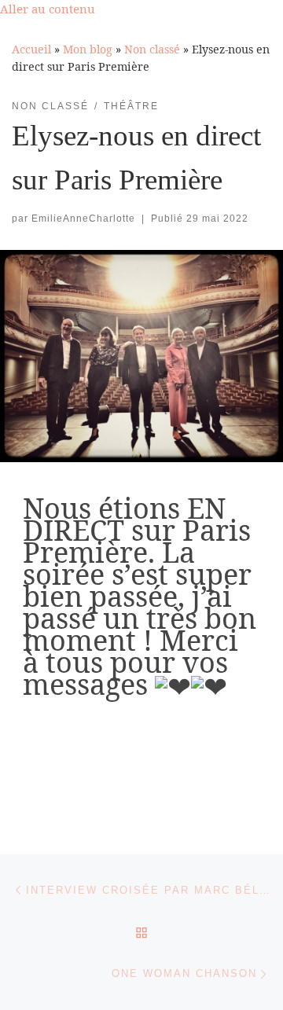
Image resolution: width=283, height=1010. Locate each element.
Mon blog (87, 49)
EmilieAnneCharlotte (83, 218)
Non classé (152, 49)
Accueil (31, 49)
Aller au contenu (47, 9)
